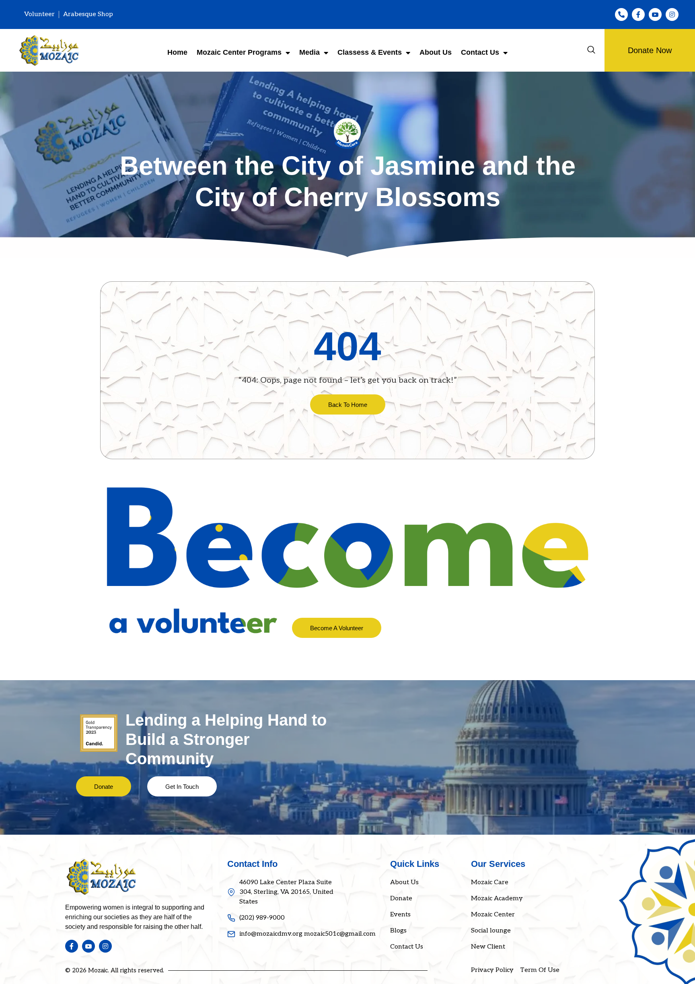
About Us (435, 52)
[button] (591, 50)
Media (309, 52)
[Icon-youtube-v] (655, 14)
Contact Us (480, 52)
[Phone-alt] (621, 14)
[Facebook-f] (638, 14)
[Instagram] (672, 14)
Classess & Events (369, 52)
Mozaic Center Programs (239, 52)
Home (177, 52)
